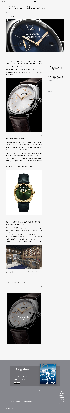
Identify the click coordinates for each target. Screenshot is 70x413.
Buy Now (16, 382)
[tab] (3, 1)
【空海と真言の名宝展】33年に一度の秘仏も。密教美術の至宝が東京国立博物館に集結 (58, 77)
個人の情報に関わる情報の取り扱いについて (17, 401)
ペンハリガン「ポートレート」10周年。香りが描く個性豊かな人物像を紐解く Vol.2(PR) (58, 87)
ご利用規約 (8, 401)
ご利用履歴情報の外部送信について (29, 401)
